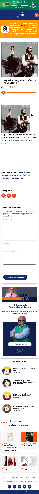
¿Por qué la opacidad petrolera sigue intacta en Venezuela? (23, 382)
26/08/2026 (16, 398)
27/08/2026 (16, 386)
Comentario (8, 219)
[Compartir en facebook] (3, 195)
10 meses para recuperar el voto (24, 369)
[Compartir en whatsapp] (14, 195)
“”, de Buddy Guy (16, 175)
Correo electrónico (10, 251)
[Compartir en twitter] (9, 195)
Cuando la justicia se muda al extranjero (24, 407)
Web (4, 259)
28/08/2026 (16, 372)
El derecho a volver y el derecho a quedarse (22, 395)
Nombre (6, 243)
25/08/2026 (16, 410)
